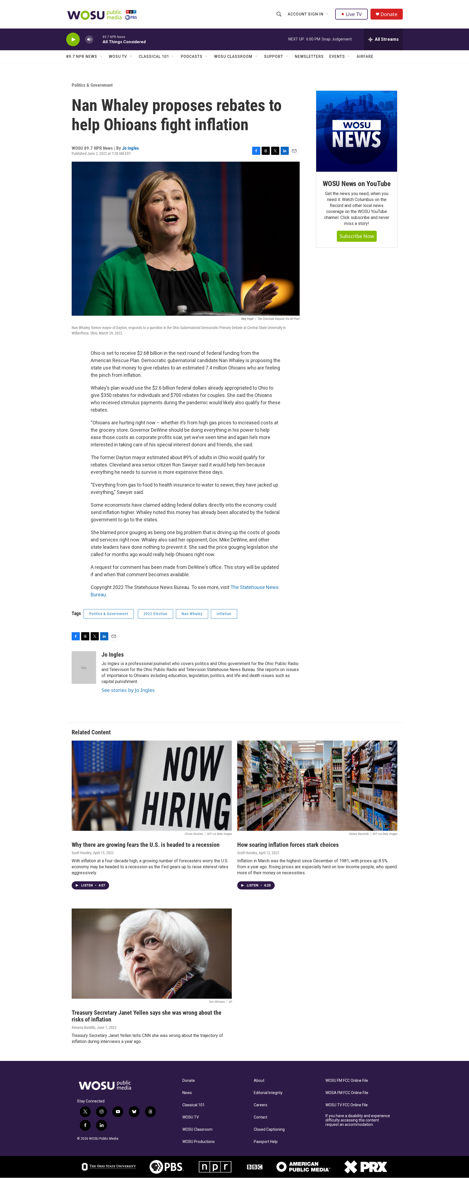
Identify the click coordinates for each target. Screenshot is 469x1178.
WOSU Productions (198, 1142)
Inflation (224, 614)
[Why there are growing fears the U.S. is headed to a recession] (152, 786)
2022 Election (155, 614)
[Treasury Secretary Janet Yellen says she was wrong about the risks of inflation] (152, 953)
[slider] (98, 39)
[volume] (89, 39)
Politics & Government (92, 85)
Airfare (365, 56)
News (187, 1093)
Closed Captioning (269, 1129)
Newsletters (309, 56)
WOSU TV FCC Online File (346, 1105)
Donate (389, 14)
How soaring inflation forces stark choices (288, 844)
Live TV (354, 14)
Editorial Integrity (268, 1093)
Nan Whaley (192, 614)
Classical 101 (154, 56)
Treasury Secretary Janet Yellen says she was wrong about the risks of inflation (146, 1016)
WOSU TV (118, 56)
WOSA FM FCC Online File (346, 1093)
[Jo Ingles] (84, 667)
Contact (260, 1117)
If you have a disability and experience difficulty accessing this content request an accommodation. (357, 1120)
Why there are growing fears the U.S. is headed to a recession (146, 844)
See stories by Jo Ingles (128, 690)
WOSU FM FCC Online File (346, 1081)
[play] (73, 39)
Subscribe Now (357, 236)
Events (337, 56)
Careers (260, 1105)
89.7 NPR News (81, 56)
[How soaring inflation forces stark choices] (317, 786)
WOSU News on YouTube (357, 184)
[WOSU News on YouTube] (356, 131)
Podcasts (191, 56)
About (259, 1081)
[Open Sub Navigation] (327, 14)
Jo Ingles (130, 148)
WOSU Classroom (233, 56)
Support (273, 56)
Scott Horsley (81, 853)
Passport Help (266, 1142)
